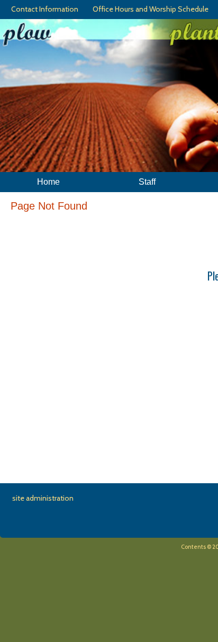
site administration (43, 498)
